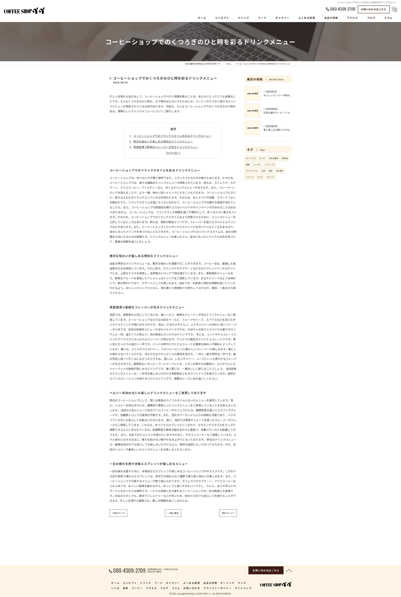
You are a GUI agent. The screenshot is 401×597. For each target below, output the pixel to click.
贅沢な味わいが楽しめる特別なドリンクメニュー (163, 141)
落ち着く (280, 170)
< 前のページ (118, 513)
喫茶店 (285, 158)
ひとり (260, 177)
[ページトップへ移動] (289, 570)
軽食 (248, 164)
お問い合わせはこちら (373, 9)
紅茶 (271, 170)
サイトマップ (243, 588)
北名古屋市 (273, 158)
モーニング (250, 158)
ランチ (262, 158)
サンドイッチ (251, 170)
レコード (250, 177)
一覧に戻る (173, 513)
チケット (271, 177)
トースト (257, 164)
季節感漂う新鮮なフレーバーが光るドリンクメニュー (165, 147)
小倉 (263, 170)
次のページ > (228, 513)
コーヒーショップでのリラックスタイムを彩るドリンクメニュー (172, 136)
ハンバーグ (269, 164)
